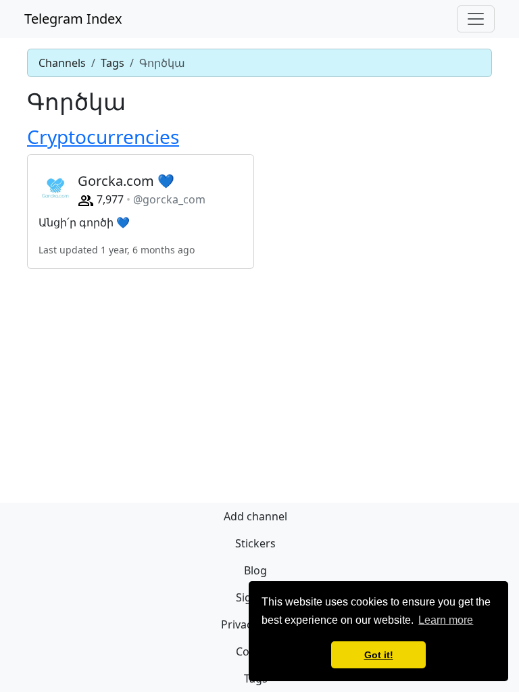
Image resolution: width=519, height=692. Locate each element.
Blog (255, 570)
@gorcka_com (169, 199)
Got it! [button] (378, 654)
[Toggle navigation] (476, 18)
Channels (62, 62)
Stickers (255, 543)
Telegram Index (73, 18)
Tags (112, 62)
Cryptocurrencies (103, 136)
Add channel (255, 516)
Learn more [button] (445, 620)
